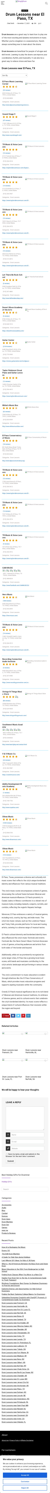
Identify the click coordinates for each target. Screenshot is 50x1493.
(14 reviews (6, 186)
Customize (25, 1481)
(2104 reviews (7, 346)
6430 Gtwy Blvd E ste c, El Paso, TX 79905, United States (11, 671)
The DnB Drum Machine (11, 1254)
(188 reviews (7, 601)
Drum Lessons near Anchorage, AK (15, 1386)
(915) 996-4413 (8, 389)
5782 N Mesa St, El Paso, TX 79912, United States (11, 320)
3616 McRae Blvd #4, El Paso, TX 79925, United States (11, 796)
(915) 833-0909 (8, 420)
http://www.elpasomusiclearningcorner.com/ (16, 105)
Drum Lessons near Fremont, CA (10, 1051)
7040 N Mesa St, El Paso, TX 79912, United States (11, 415)
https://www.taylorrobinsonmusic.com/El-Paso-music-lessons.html (16, 200)
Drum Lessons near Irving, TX (13, 1336)
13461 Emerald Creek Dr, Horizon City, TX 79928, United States (12, 638)
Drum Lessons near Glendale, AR (14, 1329)
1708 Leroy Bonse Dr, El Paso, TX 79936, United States (11, 482)
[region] (25, 1474)
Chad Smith (10, 23)
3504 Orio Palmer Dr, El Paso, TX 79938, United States (11, 254)
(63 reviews (6, 411)
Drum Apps (6, 1219)
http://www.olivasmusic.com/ (11, 839)
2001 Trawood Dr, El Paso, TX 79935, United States (12, 574)
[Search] (46, 3)
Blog (3, 1210)
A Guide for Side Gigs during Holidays (16, 1257)
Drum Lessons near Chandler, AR (14, 1376)
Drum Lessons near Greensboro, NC (15, 1399)
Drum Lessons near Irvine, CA (13, 1419)
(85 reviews (6, 701)
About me (5, 1440)
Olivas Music (7, 817)
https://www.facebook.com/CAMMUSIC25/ (15, 585)
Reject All (25, 1488)
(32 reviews (6, 90)
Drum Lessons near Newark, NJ (14, 1409)
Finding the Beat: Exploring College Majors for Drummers (23, 1294)
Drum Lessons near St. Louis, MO (14, 1379)
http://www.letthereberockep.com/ (12, 298)
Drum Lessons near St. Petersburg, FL (16, 1343)
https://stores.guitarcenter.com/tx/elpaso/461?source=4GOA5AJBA (16, 361)
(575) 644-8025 (8, 738)
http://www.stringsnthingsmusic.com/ (14, 715)
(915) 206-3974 (8, 519)
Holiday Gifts (7, 1182)
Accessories (6, 1205)
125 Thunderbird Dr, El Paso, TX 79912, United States (11, 859)
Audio (4, 1208)
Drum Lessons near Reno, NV (13, 1359)
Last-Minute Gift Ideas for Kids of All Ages (18, 1260)
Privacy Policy (15, 1440)
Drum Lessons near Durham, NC (14, 1392)
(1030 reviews (7, 823)
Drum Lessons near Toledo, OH (14, 1349)
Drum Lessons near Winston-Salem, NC (17, 1326)
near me (24, 10)
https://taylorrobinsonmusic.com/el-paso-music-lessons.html (16, 168)
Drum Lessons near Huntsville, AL (33, 1051)
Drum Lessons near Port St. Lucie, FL (12, 1078)
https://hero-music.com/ (10, 615)
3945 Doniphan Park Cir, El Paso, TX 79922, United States (11, 287)
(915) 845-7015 (8, 324)
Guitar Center (8, 340)
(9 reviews (6, 544)
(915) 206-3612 (8, 486)
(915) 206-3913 (8, 643)
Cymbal (4, 1213)
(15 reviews (6, 153)
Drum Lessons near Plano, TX (13, 1389)
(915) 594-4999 (8, 609)
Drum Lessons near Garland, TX (14, 1319)
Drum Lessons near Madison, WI (14, 1356)
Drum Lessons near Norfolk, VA (33, 1078)
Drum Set (5, 1225)
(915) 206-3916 (8, 552)
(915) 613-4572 (8, 259)
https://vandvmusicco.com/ (11, 775)
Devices (5, 1216)
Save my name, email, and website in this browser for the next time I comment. (23, 1155)
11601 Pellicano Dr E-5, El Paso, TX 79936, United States (11, 124)
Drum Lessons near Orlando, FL (14, 1422)
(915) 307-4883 (8, 291)
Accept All (25, 1475)
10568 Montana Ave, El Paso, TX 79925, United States (11, 704)
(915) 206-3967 (8, 194)
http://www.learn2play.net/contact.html (14, 744)
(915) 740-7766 (8, 801)
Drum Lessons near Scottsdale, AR (15, 1323)
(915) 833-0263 (8, 454)
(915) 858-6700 (8, 833)
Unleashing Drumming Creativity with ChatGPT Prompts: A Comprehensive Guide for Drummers (24, 1298)
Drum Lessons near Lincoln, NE (14, 1396)
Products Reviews (9, 1233)
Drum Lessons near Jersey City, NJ (15, 1382)
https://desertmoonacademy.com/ (13, 331)
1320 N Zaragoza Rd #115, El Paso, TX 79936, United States (11, 827)
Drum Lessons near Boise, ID (13, 1316)
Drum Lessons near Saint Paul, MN (15, 1405)
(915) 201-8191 (8, 128)
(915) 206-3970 (8, 226)
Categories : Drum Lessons (11, 102)
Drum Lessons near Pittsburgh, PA (15, 1402)
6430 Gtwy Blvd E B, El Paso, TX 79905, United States (11, 604)
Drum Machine (7, 1222)
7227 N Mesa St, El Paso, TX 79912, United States (11, 515)
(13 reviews (6, 381)
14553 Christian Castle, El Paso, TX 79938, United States (11, 385)
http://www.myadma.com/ (10, 807)
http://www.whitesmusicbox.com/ (13, 426)
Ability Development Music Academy (12, 785)
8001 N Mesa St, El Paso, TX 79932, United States (12, 733)
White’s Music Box (10, 405)
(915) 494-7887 (8, 768)
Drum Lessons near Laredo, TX (14, 1339)
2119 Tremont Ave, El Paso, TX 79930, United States (11, 157)
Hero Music (7, 594)
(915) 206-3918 (8, 161)
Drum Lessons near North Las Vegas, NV (17, 1372)
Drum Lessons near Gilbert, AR (13, 1362)
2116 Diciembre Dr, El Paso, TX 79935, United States (11, 189)
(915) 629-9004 (8, 709)
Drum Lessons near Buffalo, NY (14, 1366)
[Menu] (3, 3)
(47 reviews (6, 120)
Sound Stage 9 (8, 114)
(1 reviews (6, 793)
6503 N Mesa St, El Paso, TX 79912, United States (11, 94)
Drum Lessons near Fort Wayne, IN (15, 1353)
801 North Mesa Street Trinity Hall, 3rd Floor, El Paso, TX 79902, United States (11, 449)
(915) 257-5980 (8, 676)
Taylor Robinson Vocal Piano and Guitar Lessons (12, 372)
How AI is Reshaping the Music (13, 1247)
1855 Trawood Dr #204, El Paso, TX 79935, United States (11, 764)
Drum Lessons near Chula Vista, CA (15, 1369)
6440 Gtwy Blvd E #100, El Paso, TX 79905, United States (11, 350)
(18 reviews (6, 444)
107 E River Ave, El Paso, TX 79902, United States (11, 547)
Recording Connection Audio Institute (12, 660)
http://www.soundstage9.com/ (12, 135)
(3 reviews (6, 668)
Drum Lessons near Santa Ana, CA (15, 1412)
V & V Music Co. (9, 754)
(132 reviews (7, 855)
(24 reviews (6, 760)
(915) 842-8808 (8, 98)
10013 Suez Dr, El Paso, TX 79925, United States (11, 222)
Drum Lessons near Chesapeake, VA (16, 1333)
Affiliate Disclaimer (26, 1440)
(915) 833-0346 (8, 863)
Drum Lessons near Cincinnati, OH (15, 1415)
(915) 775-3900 (8, 354)
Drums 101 (6, 1251)
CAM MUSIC (7, 568)
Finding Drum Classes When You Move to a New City (22, 1275)
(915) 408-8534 (8, 578)
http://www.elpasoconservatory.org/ (13, 461)
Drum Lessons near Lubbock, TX (14, 1346)
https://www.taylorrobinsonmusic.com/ (14, 396)
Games (4, 1227)
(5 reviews (6, 283)
